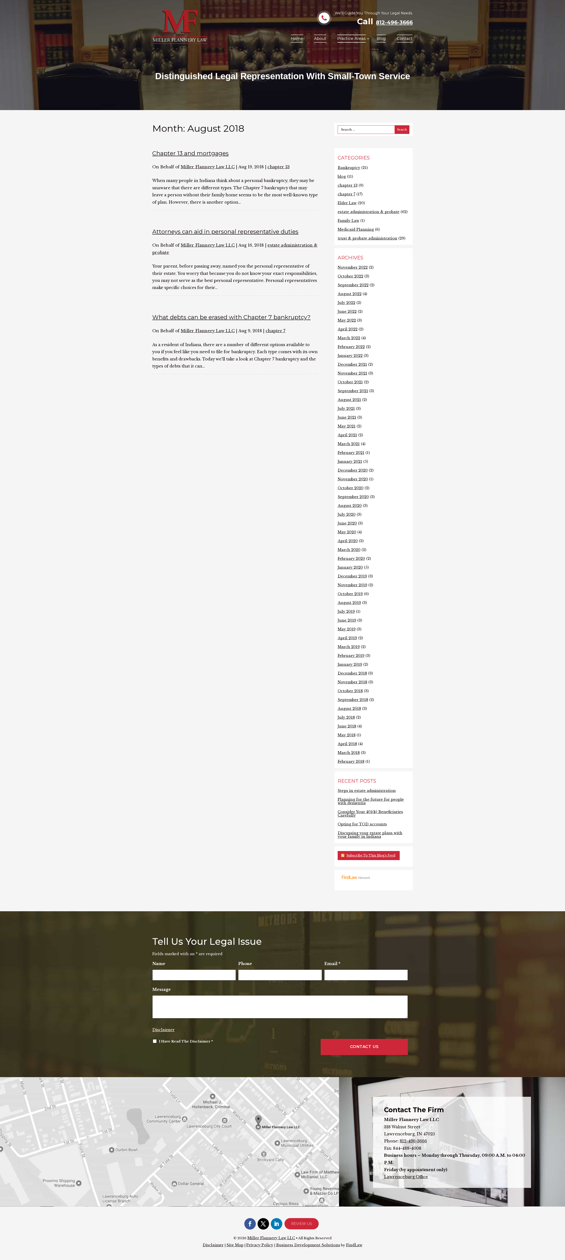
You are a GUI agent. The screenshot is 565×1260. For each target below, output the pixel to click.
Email (332, 963)
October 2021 (350, 382)
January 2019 (350, 664)
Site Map (234, 1245)
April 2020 (348, 541)
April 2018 (347, 744)
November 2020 (353, 479)
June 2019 (347, 620)
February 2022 (351, 347)
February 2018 (351, 761)
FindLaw (354, 1245)
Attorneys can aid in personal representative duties (225, 231)
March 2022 (349, 338)
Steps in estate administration (367, 790)
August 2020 (350, 505)
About (320, 38)
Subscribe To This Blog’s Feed (371, 855)
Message (161, 989)
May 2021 (347, 426)
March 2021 (349, 444)
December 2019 (352, 576)
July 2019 (346, 611)
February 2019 (351, 655)
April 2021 (347, 435)
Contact (404, 38)
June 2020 (347, 523)
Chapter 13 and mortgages (190, 153)
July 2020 (347, 514)
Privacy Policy (259, 1245)
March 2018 (349, 752)
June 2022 (347, 311)
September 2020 (353, 497)
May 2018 (347, 735)
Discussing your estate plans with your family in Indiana (370, 835)
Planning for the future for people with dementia (371, 801)
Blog (381, 38)
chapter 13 (278, 167)
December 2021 (352, 364)
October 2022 (350, 276)
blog (342, 176)
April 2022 (348, 329)
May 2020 (347, 532)
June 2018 (347, 726)
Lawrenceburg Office (406, 1176)
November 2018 (352, 682)
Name (158, 963)
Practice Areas (351, 38)
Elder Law (347, 203)
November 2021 (352, 373)
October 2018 (350, 691)
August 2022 (350, 294)
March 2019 (349, 647)
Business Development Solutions (308, 1245)
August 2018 (349, 708)
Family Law (348, 220)
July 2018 (346, 717)
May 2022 (347, 320)
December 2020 (353, 470)
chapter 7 (276, 330)
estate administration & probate (368, 212)
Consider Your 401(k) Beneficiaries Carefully (370, 814)
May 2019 (347, 629)
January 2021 (350, 461)
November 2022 (353, 267)
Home (297, 38)
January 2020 (350, 567)
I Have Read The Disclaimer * (186, 1041)
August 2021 (349, 400)
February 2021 (351, 452)
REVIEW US (301, 1224)
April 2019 (347, 638)
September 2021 (353, 391)
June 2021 (347, 417)
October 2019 (350, 594)
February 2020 (351, 558)
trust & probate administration (367, 238)
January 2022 (350, 355)
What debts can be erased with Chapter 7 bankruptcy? (231, 317)
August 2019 (349, 602)
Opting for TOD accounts (362, 824)
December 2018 (352, 673)
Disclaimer (163, 1030)
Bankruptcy (349, 167)
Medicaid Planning (356, 229)
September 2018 (353, 700)
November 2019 (352, 585)
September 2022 (353, 285)
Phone (245, 963)
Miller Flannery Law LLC (208, 167)
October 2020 (350, 488)
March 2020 (349, 550)
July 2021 (346, 408)
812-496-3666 (394, 22)
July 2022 (346, 302)
